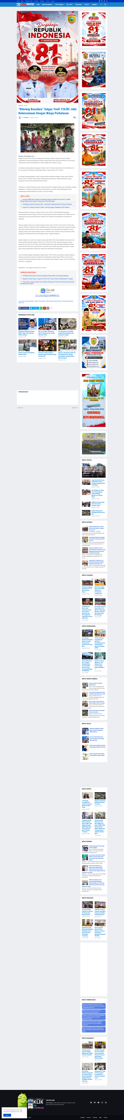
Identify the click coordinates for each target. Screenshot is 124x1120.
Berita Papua (58, 301)
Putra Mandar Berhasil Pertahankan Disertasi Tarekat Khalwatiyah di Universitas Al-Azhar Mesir (87, 642)
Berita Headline (30, 301)
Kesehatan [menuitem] (78, 4)
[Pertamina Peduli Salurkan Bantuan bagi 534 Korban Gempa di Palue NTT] (47, 345)
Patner (105, 1117)
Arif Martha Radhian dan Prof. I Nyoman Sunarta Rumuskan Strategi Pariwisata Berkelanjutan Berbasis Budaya (100, 1054)
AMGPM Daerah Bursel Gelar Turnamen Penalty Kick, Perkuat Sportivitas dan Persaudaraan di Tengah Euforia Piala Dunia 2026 (87, 612)
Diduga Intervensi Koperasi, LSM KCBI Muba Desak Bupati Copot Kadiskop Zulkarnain (92, 1023)
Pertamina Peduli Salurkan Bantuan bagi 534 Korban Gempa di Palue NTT (47, 354)
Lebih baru (20, 407)
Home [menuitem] (38, 4)
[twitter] (104, 1)
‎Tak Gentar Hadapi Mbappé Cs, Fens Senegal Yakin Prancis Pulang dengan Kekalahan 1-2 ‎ (100, 665)
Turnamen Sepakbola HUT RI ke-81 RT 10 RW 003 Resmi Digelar (87, 589)
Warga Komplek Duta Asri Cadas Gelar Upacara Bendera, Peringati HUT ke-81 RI (96, 528)
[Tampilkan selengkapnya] (51, 308)
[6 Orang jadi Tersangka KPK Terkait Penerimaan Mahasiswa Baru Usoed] (87, 795)
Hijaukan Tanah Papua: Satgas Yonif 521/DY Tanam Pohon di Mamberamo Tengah (48, 279)
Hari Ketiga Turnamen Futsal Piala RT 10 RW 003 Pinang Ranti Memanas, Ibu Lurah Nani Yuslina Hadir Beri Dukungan (100, 611)
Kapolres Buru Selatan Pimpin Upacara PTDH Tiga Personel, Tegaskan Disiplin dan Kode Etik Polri (93, 470)
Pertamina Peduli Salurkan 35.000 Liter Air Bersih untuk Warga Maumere (87, 912)
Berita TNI (21, 302)
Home (18, 1)
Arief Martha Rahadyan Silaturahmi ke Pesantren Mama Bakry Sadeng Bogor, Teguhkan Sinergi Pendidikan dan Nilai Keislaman (87, 1076)
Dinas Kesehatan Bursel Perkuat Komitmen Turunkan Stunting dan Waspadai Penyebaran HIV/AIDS (100, 932)
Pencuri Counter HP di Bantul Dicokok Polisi (26, 353)
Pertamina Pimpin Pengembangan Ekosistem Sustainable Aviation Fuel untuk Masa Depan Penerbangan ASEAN (100, 643)
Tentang (95, 1117)
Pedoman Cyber (28, 1)
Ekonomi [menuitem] (94, 4)
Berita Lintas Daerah (40, 301)
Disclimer (36, 1)
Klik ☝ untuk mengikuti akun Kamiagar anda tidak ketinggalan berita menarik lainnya (47, 295)
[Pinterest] (44, 308)
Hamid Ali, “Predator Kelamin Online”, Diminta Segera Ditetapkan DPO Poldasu (46, 207)
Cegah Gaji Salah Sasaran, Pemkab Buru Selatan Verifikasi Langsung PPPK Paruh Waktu (98, 482)
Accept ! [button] (7, 1115)
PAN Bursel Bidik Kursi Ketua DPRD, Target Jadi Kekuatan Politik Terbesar (26, 333)
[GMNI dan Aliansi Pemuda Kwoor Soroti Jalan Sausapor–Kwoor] (86, 504)
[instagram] (102, 1102)
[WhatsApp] (41, 308)
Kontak (89, 1117)
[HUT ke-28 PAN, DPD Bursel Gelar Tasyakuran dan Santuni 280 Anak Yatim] (47, 324)
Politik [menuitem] (87, 4)
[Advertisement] (6, 32)
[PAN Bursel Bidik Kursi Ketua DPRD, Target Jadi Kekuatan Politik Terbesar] (27, 324)
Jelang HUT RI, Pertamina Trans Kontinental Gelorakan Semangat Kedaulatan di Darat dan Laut (96, 562)
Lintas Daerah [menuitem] (59, 4)
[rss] (106, 1)
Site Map (42, 1)
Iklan (22, 1)
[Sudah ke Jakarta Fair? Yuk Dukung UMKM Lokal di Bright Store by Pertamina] (87, 1045)
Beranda (20, 105)
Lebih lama (74, 407)
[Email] (47, 308)
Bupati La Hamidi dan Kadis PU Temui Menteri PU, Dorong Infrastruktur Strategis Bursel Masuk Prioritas (66, 355)
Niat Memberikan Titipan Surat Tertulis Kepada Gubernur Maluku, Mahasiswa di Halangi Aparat (98, 494)
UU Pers (47, 1)
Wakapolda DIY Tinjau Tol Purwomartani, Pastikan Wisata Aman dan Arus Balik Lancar (100, 1074)
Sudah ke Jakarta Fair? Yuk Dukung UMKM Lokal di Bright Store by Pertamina (87, 1052)
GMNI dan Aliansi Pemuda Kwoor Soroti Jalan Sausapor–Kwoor (98, 503)
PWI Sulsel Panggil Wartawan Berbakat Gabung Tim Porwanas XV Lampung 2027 (99, 590)
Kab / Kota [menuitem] (69, 4)
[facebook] (102, 1)
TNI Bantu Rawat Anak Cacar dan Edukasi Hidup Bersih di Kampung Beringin (45, 275)
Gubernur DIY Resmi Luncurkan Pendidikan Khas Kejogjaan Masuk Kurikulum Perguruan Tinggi (93, 1017)
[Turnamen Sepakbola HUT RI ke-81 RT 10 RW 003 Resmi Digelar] (87, 582)
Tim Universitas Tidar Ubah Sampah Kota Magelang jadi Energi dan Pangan (66, 333)
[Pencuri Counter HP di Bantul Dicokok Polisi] (27, 345)
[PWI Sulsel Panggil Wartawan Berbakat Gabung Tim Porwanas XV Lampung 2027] (100, 582)
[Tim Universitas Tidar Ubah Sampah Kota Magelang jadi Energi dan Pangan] (67, 324)
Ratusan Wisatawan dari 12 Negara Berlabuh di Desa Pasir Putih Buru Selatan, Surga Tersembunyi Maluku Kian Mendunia (87, 665)
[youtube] (99, 1)
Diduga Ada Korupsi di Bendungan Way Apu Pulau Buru (98, 512)
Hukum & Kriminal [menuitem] (47, 4)
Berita (25, 105)
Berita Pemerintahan (67, 301)
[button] (101, 4)
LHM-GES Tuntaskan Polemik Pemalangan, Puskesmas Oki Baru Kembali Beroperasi (100, 912)
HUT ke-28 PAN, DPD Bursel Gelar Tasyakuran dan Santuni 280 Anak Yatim (46, 333)
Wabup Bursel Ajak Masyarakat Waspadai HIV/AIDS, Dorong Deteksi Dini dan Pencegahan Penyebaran (87, 932)
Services (53, 1)
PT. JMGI (28, 1117)
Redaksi (83, 1117)
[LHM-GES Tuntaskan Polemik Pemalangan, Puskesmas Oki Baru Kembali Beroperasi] (100, 904)
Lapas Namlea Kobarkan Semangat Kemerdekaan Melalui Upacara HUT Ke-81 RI (97, 539)
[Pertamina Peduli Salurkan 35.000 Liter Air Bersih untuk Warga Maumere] (87, 904)
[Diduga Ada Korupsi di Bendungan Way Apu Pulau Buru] (86, 512)
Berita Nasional (50, 301)
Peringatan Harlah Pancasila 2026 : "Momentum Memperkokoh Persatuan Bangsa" (47, 204)
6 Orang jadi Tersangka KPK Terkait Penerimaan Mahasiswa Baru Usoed (87, 804)
